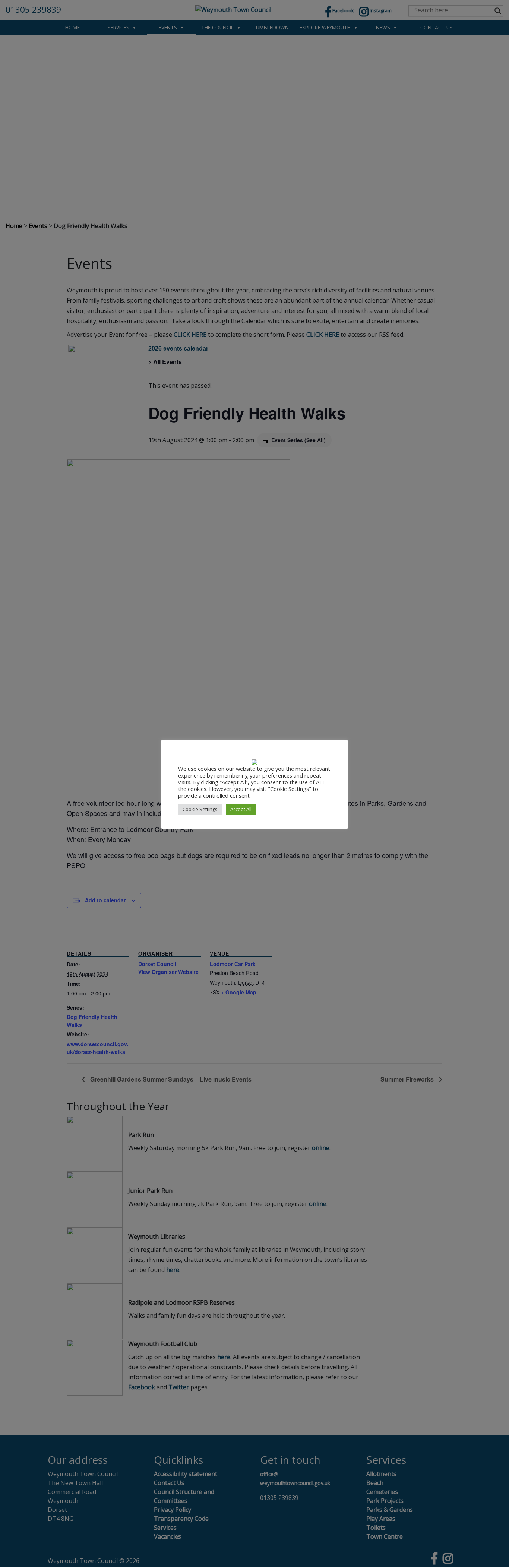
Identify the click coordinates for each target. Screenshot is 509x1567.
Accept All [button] (241, 809)
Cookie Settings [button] (200, 809)
